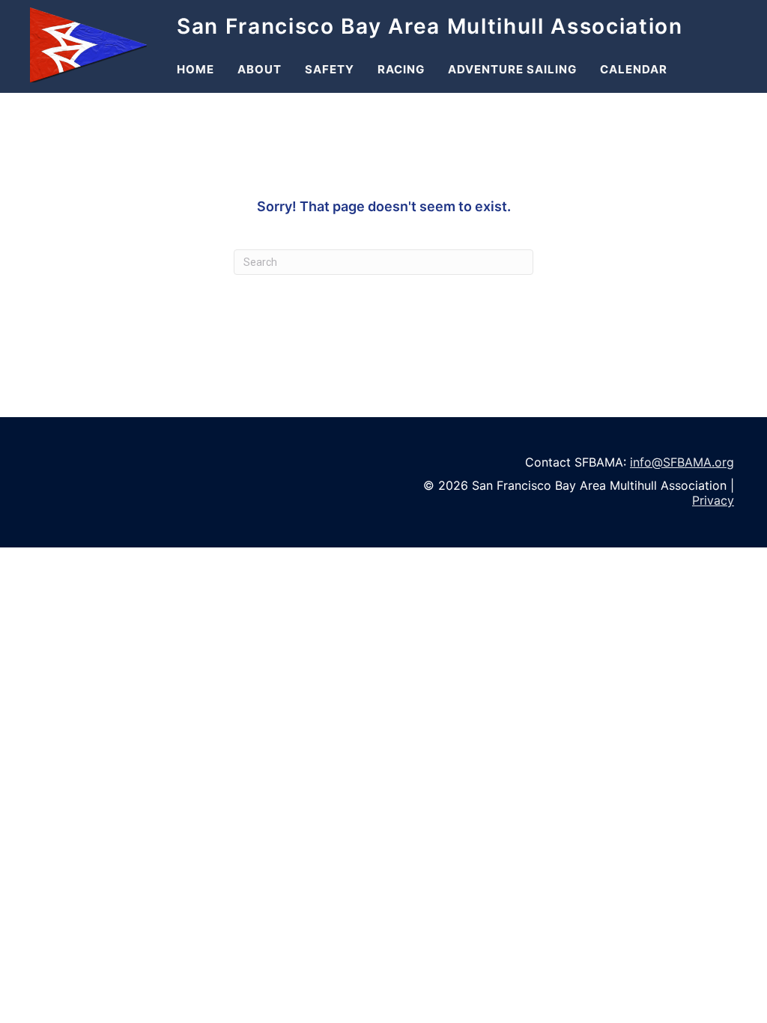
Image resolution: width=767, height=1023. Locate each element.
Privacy (713, 500)
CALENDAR (633, 69)
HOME (195, 69)
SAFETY (329, 69)
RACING (401, 69)
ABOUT (259, 69)
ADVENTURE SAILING (512, 69)
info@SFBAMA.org (682, 462)
